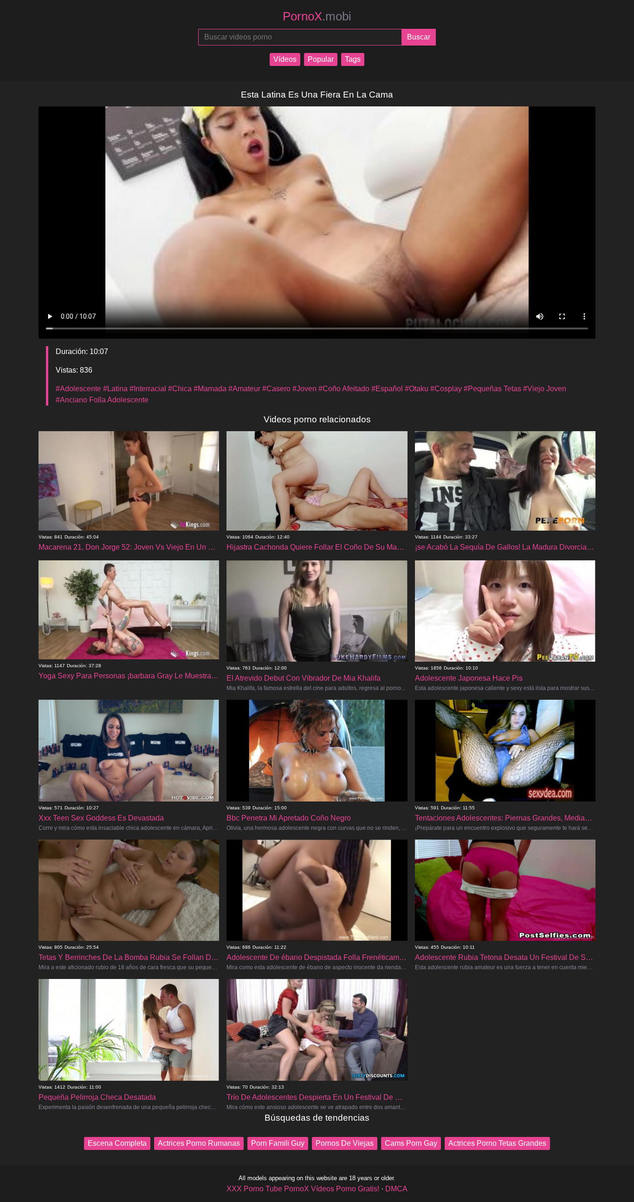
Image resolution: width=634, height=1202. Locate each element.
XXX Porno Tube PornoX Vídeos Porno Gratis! (302, 1189)
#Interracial (147, 389)
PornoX (317, 16)
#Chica (180, 389)
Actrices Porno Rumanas (199, 1143)
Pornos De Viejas (345, 1143)
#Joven (304, 389)
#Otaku (416, 389)
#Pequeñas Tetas (492, 389)
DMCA (396, 1189)
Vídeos (285, 59)
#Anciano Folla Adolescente (102, 400)
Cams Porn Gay (411, 1143)
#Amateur (244, 389)
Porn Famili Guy (277, 1143)
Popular (321, 59)
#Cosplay (446, 389)
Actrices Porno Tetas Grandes (497, 1143)
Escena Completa (117, 1143)
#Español (387, 389)
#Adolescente (78, 389)
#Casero (276, 389)
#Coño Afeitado (343, 389)
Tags (353, 59)
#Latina (115, 389)
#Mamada (210, 389)
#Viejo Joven (544, 389)
